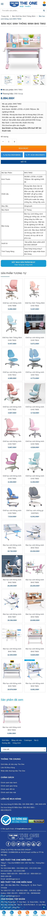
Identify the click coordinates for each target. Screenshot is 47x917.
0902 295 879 (12, 893)
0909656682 (35, 893)
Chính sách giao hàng (9, 786)
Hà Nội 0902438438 (12, 155)
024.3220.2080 (19, 871)
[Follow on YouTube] (33, 844)
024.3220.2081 (6, 871)
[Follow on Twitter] (18, 844)
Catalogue (28, 740)
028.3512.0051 (22, 890)
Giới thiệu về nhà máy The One (12, 764)
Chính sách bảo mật (8, 792)
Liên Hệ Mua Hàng (8, 767)
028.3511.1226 (34, 890)
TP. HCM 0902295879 (36, 155)
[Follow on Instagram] (13, 844)
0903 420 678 (12, 873)
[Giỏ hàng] (44, 5)
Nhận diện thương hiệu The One (13, 771)
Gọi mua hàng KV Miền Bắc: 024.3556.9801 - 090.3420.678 (23, 804)
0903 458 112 (24, 873)
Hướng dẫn (6, 743)
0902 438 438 (6, 876)
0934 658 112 (36, 873)
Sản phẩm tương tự (13, 273)
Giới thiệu (5, 740)
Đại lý (36, 740)
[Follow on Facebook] (8, 844)
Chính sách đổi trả (8, 789)
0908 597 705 (24, 893)
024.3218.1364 (35, 868)
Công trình (17, 743)
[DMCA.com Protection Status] (36, 821)
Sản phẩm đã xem (12, 699)
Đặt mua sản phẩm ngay (23, 263)
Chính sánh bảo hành (9, 782)
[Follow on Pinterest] (23, 844)
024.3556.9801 (9, 868)
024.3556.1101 (22, 868)
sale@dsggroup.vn (13, 879)
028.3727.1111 (9, 890)
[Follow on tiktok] (38, 844)
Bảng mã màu (17, 740)
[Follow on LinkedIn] (28, 844)
